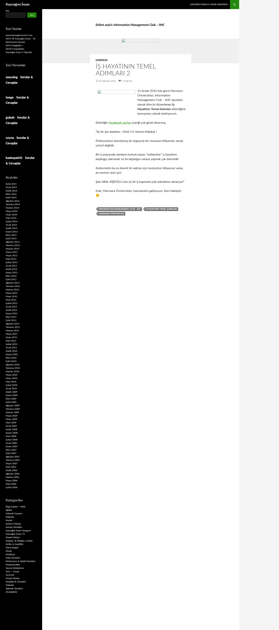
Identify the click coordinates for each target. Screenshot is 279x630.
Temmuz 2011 (13, 327)
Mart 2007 (11, 467)
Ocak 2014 (11, 225)
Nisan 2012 (11, 296)
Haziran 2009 (12, 412)
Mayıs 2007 (11, 463)
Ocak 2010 (11, 388)
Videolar (10, 585)
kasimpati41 (14, 157)
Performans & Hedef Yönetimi (20, 561)
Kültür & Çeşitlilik (14, 544)
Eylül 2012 (11, 279)
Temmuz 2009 (13, 409)
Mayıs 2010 (11, 375)
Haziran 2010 (12, 371)
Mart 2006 (11, 484)
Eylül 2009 (11, 402)
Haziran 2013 (12, 249)
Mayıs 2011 (11, 334)
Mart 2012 (11, 300)
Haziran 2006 (12, 477)
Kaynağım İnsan (18, 4)
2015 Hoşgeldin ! (14, 45)
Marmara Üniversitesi (111, 214)
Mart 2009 (11, 422)
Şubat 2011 (11, 344)
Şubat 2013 (11, 262)
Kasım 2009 (12, 395)
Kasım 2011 (12, 313)
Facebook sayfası (120, 122)
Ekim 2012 (11, 276)
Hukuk (9, 520)
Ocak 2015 (11, 187)
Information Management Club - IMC (120, 209)
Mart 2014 (11, 218)
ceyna (10, 137)
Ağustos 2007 (13, 457)
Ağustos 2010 (13, 364)
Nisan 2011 (11, 337)
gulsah (10, 117)
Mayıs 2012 (11, 293)
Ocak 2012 (11, 307)
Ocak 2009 (11, 426)
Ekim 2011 (11, 317)
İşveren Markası (13, 524)
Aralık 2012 (11, 269)
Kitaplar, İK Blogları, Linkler (19, 541)
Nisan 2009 (11, 419)
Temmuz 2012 (13, 286)
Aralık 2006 (11, 470)
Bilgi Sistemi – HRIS (15, 507)
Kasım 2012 (12, 272)
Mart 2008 (11, 436)
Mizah (9, 551)
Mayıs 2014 (11, 211)
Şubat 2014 (11, 221)
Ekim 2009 (11, 399)
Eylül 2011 (11, 320)
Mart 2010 (11, 382)
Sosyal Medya (13, 578)
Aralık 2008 (11, 429)
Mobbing (10, 554)
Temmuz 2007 (13, 460)
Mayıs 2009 (11, 416)
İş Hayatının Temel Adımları (161, 209)
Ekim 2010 (11, 358)
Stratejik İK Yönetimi (16, 582)
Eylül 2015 (11, 184)
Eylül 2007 (11, 453)
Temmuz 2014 (13, 204)
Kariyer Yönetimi (14, 527)
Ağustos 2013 (13, 242)
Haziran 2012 (12, 289)
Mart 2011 (11, 341)
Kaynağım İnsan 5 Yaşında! (19, 52)
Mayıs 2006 (11, 480)
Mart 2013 (11, 259)
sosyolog (12, 77)
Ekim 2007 (11, 450)
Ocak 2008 (11, 443)
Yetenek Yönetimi (14, 588)
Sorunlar (10, 575)
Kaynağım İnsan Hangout (18, 530)
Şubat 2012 (11, 303)
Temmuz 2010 (13, 368)
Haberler (101, 60)
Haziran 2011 (12, 330)
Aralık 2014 (11, 191)
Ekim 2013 (11, 235)
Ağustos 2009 (13, 405)
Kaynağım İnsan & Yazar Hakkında (209, 4)
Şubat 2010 (11, 385)
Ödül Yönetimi (13, 558)
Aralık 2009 (11, 392)
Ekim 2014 (11, 194)
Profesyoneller (13, 565)
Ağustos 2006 (13, 474)
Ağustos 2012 (13, 283)
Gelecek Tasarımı (14, 513)
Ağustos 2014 (13, 201)
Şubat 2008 (11, 439)
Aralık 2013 (11, 228)
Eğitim (9, 510)
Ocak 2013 (11, 266)
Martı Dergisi (12, 547)
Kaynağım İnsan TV (15, 534)
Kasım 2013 (12, 232)
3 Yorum (127, 81)
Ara (7, 11)
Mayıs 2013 (11, 252)
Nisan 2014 (11, 214)
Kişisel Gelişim (13, 537)
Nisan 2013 (11, 255)
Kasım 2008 (12, 433)
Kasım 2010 (12, 354)
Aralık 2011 (11, 310)
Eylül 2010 (11, 361)
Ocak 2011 (11, 347)
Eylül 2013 (11, 238)
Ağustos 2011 (13, 324)
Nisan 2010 (11, 378)
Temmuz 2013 (13, 245)
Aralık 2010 (11, 351)
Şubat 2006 (11, 487)
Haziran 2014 (12, 208)
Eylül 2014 (11, 197)
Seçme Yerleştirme (15, 568)
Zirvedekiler (11, 592)
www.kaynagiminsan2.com (19, 35)
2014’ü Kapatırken (15, 49)
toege (10, 97)
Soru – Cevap (12, 571)
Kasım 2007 (12, 446)
